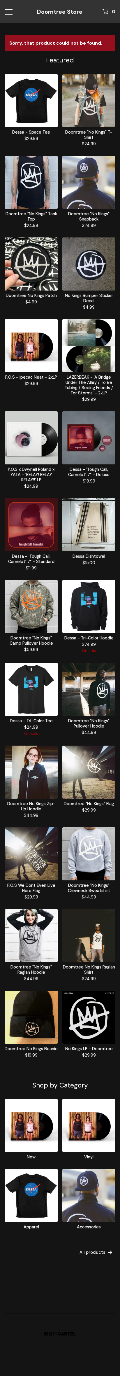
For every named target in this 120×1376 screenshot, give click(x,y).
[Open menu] (8, 12)
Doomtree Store (59, 11)
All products (92, 1252)
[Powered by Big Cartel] (60, 1334)
